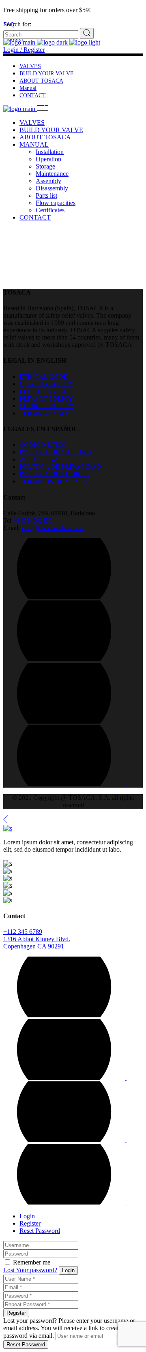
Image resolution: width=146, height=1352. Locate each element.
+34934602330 (32, 520)
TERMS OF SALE (44, 413)
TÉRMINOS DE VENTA (53, 481)
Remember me (31, 1262)
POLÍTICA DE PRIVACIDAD (60, 466)
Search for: (17, 24)
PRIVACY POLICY (46, 398)
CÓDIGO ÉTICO (43, 444)
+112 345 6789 (22, 931)
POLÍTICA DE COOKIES (54, 473)
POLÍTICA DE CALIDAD (55, 452)
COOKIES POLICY (46, 405)
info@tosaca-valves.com (52, 527)
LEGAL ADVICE (43, 391)
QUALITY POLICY (46, 383)
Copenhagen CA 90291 (33, 946)
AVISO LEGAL (40, 459)
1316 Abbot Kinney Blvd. (36, 939)
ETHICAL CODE (43, 376)
